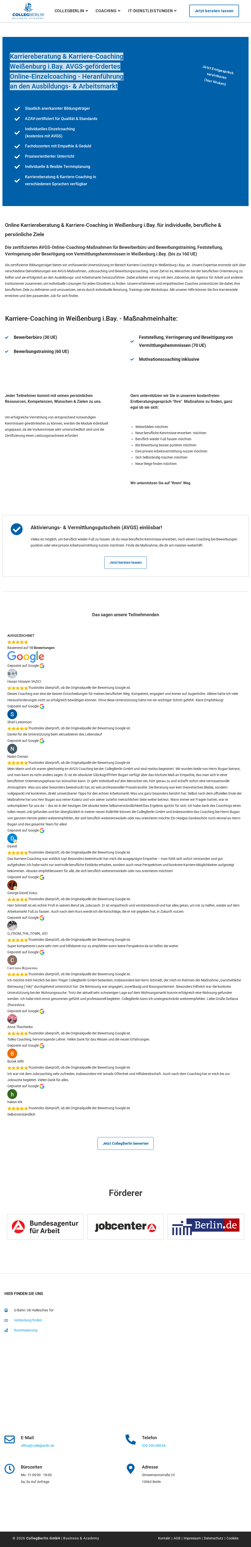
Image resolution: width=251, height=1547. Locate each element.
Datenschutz (213, 1538)
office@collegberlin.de (37, 1446)
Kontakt (164, 1538)
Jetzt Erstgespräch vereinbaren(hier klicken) (218, 75)
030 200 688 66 (154, 1446)
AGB (177, 1538)
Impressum (192, 1538)
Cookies (232, 1538)
